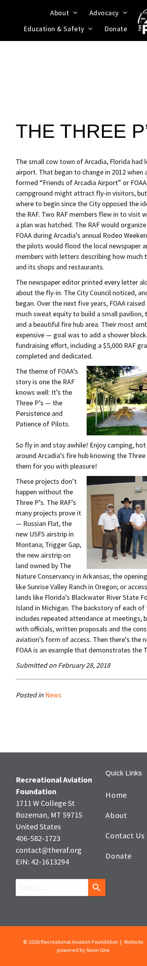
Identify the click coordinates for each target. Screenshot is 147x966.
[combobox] (52, 887)
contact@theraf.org (49, 850)
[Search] (96, 887)
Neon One (98, 950)
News (53, 694)
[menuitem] (63, 12)
